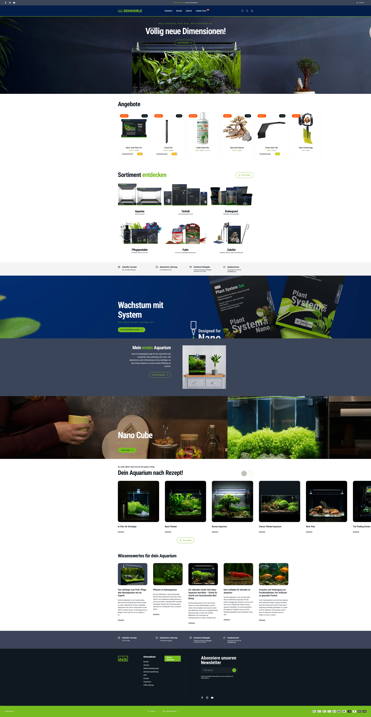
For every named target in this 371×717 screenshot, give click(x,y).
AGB (144, 675)
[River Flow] (326, 501)
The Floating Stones (361, 526)
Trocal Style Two (271, 147)
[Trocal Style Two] (271, 128)
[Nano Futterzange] (306, 128)
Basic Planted (171, 526)
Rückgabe (209, 640)
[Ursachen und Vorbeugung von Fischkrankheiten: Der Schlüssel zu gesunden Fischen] (273, 574)
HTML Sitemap (148, 685)
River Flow (310, 526)
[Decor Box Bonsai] (237, 128)
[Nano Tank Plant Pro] (134, 128)
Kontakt (146, 678)
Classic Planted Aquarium (270, 526)
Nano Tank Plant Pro (134, 147)
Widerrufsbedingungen (151, 668)
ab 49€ (170, 640)
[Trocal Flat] (168, 128)
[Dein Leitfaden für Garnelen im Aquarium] (238, 574)
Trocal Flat (168, 147)
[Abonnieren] (234, 670)
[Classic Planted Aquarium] (279, 501)
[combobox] (361, 2)
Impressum (147, 682)
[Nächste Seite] (250, 473)
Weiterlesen (121, 532)
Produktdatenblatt (127, 154)
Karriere (146, 662)
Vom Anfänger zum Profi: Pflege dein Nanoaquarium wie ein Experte (132, 592)
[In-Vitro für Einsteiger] (138, 501)
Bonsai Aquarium (219, 526)
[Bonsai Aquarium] (232, 501)
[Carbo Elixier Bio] (203, 128)
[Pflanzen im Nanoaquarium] (168, 574)
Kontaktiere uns (232, 271)
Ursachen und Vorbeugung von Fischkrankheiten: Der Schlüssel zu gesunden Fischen (273, 592)
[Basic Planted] (185, 501)
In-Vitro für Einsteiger (127, 526)
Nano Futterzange (306, 147)
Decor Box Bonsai (237, 147)
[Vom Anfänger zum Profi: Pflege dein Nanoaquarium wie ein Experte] (132, 574)
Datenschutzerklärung (150, 672)
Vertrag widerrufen (170, 658)
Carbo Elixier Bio (202, 147)
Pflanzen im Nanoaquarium (165, 589)
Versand (146, 665)
